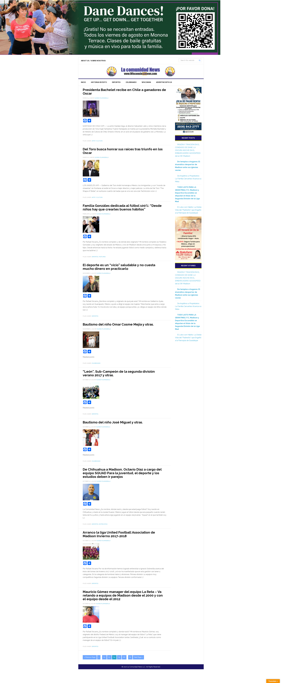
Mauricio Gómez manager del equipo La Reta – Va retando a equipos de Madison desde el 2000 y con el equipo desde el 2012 (123, 595)
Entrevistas (103, 524)
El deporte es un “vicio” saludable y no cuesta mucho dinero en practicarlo (119, 267)
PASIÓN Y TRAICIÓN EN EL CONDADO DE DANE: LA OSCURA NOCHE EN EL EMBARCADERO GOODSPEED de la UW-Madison (187, 150)
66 (124, 657)
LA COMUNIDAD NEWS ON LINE (141, 71)
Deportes (95, 256)
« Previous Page (89, 657)
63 (109, 657)
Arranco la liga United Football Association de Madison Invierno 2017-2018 (119, 534)
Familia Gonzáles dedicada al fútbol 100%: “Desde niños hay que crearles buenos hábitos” (122, 207)
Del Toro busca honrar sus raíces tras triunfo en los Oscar (123, 151)
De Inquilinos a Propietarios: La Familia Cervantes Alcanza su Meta (188, 179)
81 (130, 657)
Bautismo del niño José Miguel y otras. (113, 422)
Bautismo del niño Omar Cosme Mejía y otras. (118, 324)
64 (114, 657)
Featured (102, 256)
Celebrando (96, 363)
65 (119, 657)
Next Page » (138, 657)
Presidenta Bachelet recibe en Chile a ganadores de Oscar (124, 91)
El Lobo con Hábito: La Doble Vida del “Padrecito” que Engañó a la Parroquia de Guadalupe (188, 210)
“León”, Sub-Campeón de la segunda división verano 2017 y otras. (119, 373)
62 (104, 657)
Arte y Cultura (97, 141)
